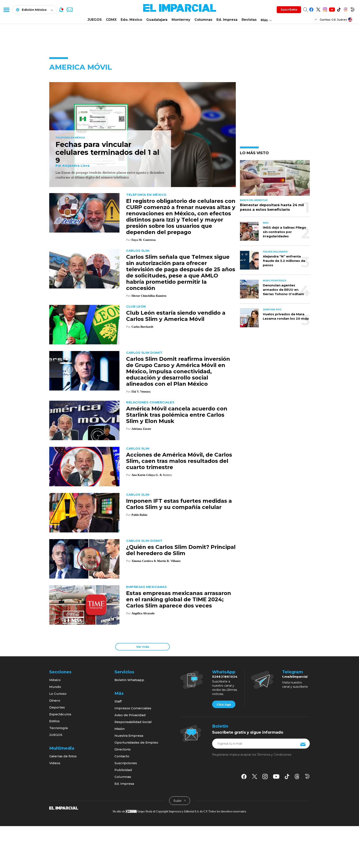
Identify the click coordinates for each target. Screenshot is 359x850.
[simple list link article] (275, 179)
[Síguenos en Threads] (345, 9)
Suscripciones (125, 763)
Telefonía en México (70, 138)
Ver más (142, 647)
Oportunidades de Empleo (136, 742)
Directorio (122, 749)
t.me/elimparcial (294, 676)
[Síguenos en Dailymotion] (352, 9)
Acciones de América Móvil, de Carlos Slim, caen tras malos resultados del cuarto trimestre (179, 461)
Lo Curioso (57, 694)
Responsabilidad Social (133, 722)
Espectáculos (60, 714)
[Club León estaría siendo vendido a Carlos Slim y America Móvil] (84, 324)
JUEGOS (94, 20)
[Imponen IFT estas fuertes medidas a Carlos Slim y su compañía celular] (84, 512)
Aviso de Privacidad (130, 715)
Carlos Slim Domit (144, 352)
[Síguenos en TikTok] (338, 9)
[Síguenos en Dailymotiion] (307, 776)
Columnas (203, 20)
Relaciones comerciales (150, 402)
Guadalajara (156, 20)
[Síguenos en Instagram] (325, 9)
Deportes (57, 707)
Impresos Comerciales (132, 708)
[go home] (63, 807)
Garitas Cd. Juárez (333, 19)
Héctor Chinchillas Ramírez (149, 295)
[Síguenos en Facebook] (311, 9)
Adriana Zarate (141, 428)
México (55, 680)
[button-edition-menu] (316, 19)
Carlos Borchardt (142, 326)
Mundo (55, 687)
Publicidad (123, 770)
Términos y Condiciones (274, 754)
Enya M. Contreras (144, 239)
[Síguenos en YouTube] (331, 9)
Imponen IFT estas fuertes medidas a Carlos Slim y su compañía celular (179, 504)
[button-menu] (6, 9)
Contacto (121, 756)
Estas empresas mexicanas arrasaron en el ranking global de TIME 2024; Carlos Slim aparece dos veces (178, 599)
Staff (118, 701)
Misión (119, 729)
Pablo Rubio (139, 514)
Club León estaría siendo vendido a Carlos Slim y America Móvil (175, 315)
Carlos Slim (138, 250)
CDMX (111, 20)
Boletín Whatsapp (129, 680)
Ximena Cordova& (144, 561)
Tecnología (58, 728)
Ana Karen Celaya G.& (147, 475)
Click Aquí (224, 704)
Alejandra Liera (76, 166)
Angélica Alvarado (143, 613)
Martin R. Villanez (169, 561)
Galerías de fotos (63, 756)
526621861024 (225, 676)
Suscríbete (289, 9)
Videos (54, 763)
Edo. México (131, 20)
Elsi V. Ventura (141, 391)
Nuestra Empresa (128, 736)
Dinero (54, 700)
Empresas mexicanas (146, 586)
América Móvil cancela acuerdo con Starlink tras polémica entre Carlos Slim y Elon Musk (176, 414)
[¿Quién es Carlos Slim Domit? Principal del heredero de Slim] (84, 558)
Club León (136, 306)
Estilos (54, 721)
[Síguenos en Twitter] (318, 9)
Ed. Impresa (226, 20)
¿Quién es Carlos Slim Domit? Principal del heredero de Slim (181, 550)
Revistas (249, 20)
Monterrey (181, 20)
